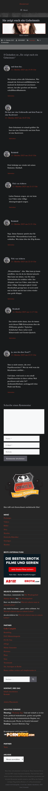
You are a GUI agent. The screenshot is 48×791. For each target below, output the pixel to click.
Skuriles (7, 533)
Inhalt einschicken (11, 691)
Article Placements (11, 702)
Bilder (6, 525)
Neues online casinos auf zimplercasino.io (20, 670)
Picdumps (7, 518)
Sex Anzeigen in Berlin (12, 666)
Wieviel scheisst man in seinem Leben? (19, 611)
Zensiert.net (24, 4)
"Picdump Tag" (17, 712)
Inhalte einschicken (33, 785)
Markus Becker (9, 598)
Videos (6, 521)
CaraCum (23, 785)
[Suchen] (33, 679)
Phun (6, 655)
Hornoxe (7, 651)
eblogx (6, 643)
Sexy (5, 529)
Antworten (11, 96)
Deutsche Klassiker (11, 537)
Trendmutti (8, 662)
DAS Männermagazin (12, 636)
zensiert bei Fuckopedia (12, 785)
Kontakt (7, 694)
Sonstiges (32, 40)
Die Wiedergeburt (31, 594)
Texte (6, 747)
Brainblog (7, 632)
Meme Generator (10, 647)
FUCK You (8, 640)
